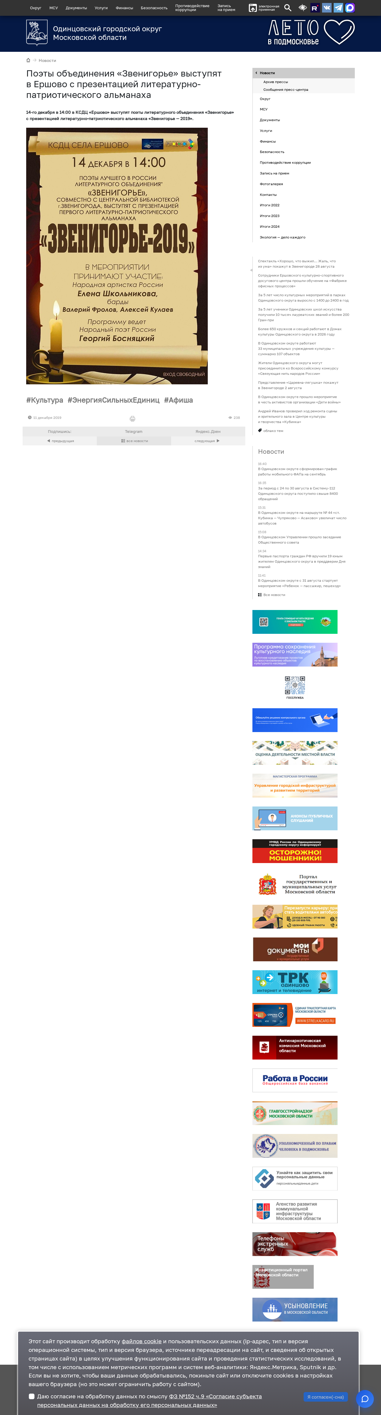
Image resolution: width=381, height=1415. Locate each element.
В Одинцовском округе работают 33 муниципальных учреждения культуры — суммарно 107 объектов (296, 348)
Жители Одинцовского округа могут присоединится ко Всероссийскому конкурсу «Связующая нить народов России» (298, 368)
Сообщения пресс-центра (285, 89)
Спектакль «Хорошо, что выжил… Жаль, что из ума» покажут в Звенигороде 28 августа (297, 264)
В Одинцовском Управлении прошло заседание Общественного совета (299, 540)
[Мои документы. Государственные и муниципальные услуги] (295, 950)
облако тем (273, 430)
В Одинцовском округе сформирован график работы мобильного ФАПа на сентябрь (297, 472)
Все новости (274, 595)
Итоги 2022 (269, 205)
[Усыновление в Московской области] (295, 1310)
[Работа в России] (295, 1081)
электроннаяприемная (269, 8)
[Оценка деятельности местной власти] (295, 753)
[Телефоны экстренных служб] (295, 1244)
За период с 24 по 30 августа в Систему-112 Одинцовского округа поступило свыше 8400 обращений (298, 493)
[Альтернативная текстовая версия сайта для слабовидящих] (302, 8)
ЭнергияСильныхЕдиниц (116, 399)
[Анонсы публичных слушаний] (295, 819)
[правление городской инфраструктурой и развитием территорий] (295, 786)
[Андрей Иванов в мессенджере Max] (350, 8)
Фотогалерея (271, 184)
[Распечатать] (134, 419)
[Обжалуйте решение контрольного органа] (295, 720)
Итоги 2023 (269, 215)
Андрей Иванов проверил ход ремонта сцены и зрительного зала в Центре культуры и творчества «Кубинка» (297, 416)
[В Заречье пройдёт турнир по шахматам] (60, 440)
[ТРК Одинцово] (295, 982)
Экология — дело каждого (282, 237)
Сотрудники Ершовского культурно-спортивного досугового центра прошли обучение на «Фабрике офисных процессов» (302, 280)
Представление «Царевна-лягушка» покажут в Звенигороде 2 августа (298, 385)
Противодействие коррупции (285, 162)
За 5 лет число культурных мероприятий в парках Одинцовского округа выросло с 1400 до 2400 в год (303, 297)
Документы (76, 7)
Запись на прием (226, 7)
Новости (47, 60)
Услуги (101, 7)
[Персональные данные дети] (295, 1179)
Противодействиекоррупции (192, 7)
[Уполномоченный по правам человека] (295, 1146)
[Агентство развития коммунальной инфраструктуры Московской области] (295, 1212)
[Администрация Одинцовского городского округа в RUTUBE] (315, 8)
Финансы (124, 7)
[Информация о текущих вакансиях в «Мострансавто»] (295, 917)
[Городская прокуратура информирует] (208, 440)
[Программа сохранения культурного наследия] (295, 655)
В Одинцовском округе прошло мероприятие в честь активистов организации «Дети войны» (299, 399)
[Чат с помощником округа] (365, 1399)
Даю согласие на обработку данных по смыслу (149, 1400)
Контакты (268, 194)
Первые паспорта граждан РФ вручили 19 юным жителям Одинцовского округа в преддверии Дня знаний (302, 561)
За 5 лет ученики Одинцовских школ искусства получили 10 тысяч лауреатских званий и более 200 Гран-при (303, 314)
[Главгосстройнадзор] (295, 1113)
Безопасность (154, 7)
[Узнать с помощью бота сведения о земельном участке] (295, 622)
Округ (35, 7)
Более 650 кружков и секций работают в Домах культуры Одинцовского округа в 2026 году (300, 331)
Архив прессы (275, 82)
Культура (47, 399)
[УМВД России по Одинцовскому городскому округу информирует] (295, 851)
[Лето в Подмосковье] (289, 32)
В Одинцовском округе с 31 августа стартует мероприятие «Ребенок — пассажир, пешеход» (299, 583)
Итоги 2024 (269, 226)
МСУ (53, 7)
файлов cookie (142, 1341)
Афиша (181, 399)
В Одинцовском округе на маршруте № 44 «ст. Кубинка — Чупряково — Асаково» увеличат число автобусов (302, 517)
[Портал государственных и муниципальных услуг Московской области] (295, 884)
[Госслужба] (295, 688)
